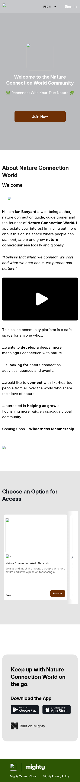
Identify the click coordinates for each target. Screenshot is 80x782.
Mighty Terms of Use (23, 776)
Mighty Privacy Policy (56, 776)
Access (58, 593)
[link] (35, 557)
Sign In (71, 6)
